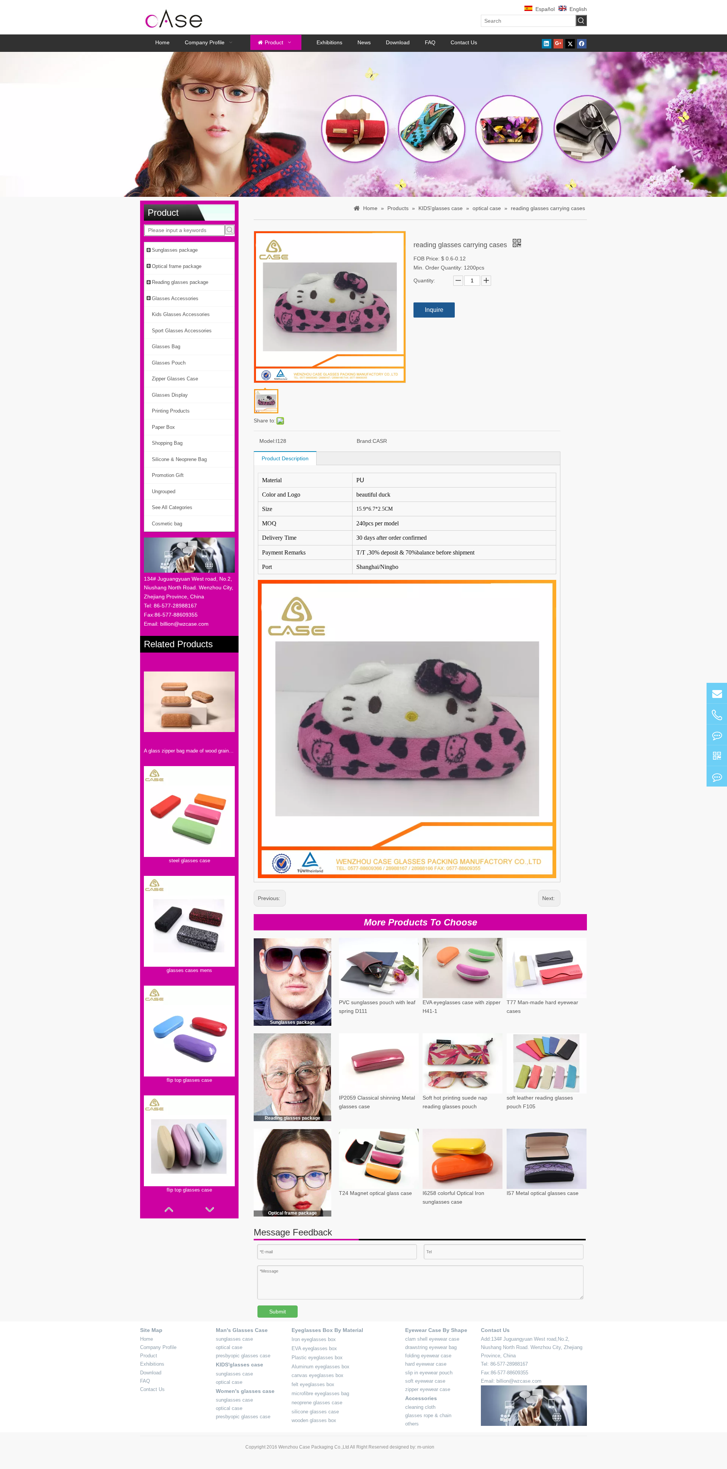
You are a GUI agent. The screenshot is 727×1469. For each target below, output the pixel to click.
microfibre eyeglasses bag (320, 1393)
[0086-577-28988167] (716, 715)
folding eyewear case (428, 1355)
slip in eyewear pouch (428, 1373)
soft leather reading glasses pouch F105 (540, 1101)
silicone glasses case (315, 1411)
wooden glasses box (314, 1420)
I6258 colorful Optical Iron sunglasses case (453, 1197)
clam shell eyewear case (432, 1339)
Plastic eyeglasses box (317, 1357)
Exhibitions (152, 1364)
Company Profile (158, 1347)
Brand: (365, 441)
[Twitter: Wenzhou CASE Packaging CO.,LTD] (716, 734)
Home (146, 1339)
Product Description (285, 458)
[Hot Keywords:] (581, 20)
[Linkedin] (546, 43)
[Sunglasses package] (292, 982)
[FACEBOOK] (716, 755)
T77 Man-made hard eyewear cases (542, 1006)
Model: (267, 441)
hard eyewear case (425, 1364)
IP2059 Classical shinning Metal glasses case (377, 1101)
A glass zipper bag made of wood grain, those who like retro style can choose (189, 751)
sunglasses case (234, 1339)
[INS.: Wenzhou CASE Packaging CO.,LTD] (716, 776)
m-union (425, 1447)
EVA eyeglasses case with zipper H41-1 (462, 1006)
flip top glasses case (189, 1080)
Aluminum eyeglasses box (320, 1366)
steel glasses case (189, 860)
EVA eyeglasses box (314, 1348)
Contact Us (152, 1389)
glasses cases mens (189, 970)
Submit (277, 1312)
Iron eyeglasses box (314, 1339)
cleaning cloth (420, 1407)
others (412, 1424)
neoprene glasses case (317, 1402)
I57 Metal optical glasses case (543, 1193)
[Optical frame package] (292, 1173)
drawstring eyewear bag (431, 1347)
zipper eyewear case (427, 1389)
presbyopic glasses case (243, 1355)
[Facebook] (582, 43)
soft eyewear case (425, 1381)
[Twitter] (570, 43)
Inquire (434, 310)
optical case (229, 1347)
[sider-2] (292, 1077)
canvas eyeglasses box (317, 1375)
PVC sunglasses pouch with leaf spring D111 (377, 1006)
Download (150, 1373)
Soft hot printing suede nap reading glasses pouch (455, 1101)
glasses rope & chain (428, 1415)
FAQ (145, 1381)
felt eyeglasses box (313, 1384)
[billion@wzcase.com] (716, 693)
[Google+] (558, 43)
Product (148, 1355)
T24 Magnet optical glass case (375, 1193)
